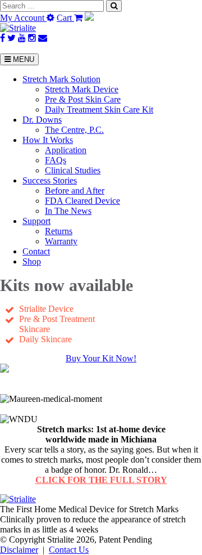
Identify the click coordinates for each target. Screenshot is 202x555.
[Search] (114, 6)
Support (36, 221)
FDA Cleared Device (82, 200)
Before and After (74, 190)
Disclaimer (19, 549)
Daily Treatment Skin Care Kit (99, 109)
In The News (68, 211)
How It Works (47, 140)
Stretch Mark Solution (61, 79)
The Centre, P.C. (74, 130)
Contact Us (69, 549)
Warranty (61, 241)
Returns (58, 231)
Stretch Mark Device (81, 89)
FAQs (55, 160)
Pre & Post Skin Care (83, 99)
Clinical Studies (72, 170)
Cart (65, 18)
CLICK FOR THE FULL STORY (101, 480)
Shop (31, 261)
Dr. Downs (42, 119)
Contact (36, 251)
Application (65, 150)
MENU (22, 59)
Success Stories (49, 180)
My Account (23, 18)
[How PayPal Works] (89, 18)
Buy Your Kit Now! (101, 358)
